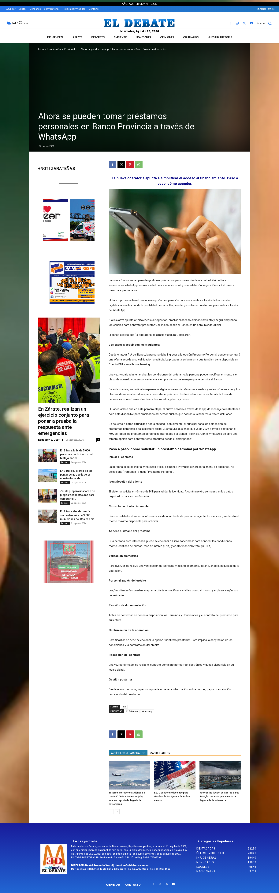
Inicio (41, 49)
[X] (244, 23)
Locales (65, 462)
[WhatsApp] (139, 164)
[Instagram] (237, 23)
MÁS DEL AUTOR (160, 753)
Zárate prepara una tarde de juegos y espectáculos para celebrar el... (77, 495)
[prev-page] (111, 811)
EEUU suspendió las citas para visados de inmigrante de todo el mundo (172, 796)
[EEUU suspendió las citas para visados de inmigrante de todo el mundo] (174, 775)
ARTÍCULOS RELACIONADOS (128, 753)
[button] (265, 23)
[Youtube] (251, 23)
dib (124, 706)
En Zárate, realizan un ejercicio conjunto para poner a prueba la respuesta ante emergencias (63, 421)
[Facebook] (230, 23)
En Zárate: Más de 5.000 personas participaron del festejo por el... (76, 454)
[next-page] (117, 811)
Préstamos (132, 711)
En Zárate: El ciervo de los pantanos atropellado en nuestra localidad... (76, 474)
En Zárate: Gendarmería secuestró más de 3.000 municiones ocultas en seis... (78, 515)
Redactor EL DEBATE (50, 439)
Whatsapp (147, 711)
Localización (54, 49)
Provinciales (70, 49)
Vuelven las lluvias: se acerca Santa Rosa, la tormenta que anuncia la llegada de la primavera (219, 796)
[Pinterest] (130, 164)
